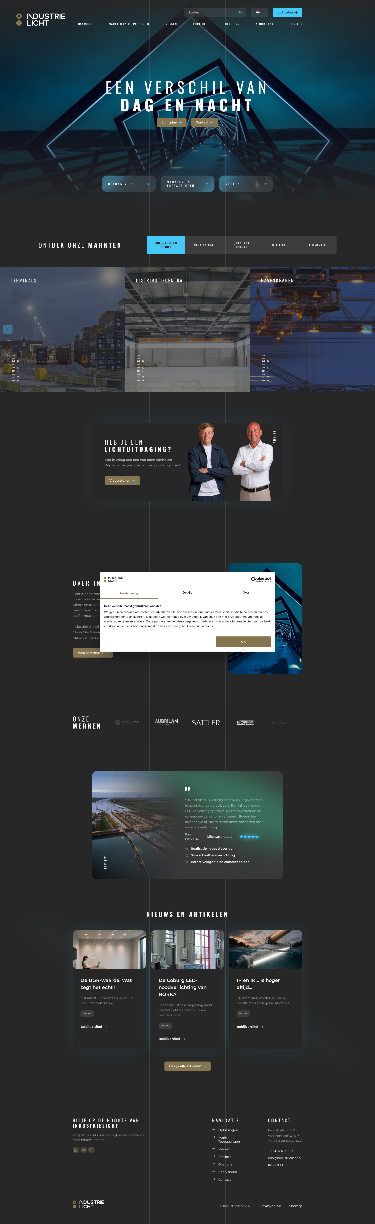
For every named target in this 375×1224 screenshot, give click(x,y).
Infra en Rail (204, 245)
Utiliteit (279, 245)
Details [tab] (187, 592)
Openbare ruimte (242, 245)
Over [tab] (246, 592)
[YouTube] (83, 1150)
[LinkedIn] (76, 1150)
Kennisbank (264, 24)
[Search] (240, 12)
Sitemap (295, 1206)
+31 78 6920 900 (280, 1151)
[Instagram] (91, 1150)
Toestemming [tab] (129, 593)
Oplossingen (83, 24)
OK (243, 641)
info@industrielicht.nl (285, 1158)
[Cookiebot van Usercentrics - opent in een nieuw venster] (254, 579)
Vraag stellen (119, 480)
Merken (171, 24)
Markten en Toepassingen (129, 24)
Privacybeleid (270, 1206)
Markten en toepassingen (181, 183)
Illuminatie (317, 245)
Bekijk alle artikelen (185, 1066)
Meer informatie (90, 653)
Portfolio (201, 24)
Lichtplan (285, 12)
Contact (296, 24)
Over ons (232, 24)
